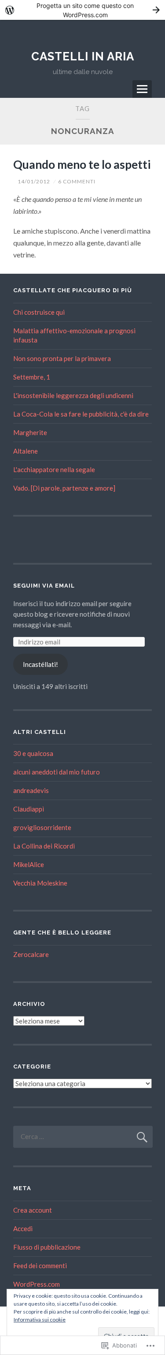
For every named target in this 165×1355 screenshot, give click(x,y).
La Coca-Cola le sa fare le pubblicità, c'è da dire (81, 414)
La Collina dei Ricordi (44, 846)
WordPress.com (36, 1284)
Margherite (30, 432)
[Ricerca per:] (83, 1136)
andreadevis (31, 790)
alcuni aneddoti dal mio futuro (56, 772)
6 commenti (76, 181)
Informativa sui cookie (40, 1319)
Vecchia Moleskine (40, 883)
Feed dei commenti (40, 1265)
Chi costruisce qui (39, 312)
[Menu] (142, 89)
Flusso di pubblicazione (47, 1247)
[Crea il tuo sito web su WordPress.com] (82, 10)
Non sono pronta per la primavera (62, 358)
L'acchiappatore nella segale (54, 469)
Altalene (25, 451)
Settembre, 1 (31, 377)
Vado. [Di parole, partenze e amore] (64, 488)
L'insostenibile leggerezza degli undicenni (73, 395)
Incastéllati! (40, 664)
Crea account (32, 1210)
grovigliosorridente (42, 827)
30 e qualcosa (33, 753)
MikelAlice (28, 864)
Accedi (23, 1228)
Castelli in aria (82, 56)
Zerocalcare (31, 954)
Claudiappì (28, 809)
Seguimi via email (44, 585)
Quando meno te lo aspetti (81, 164)
